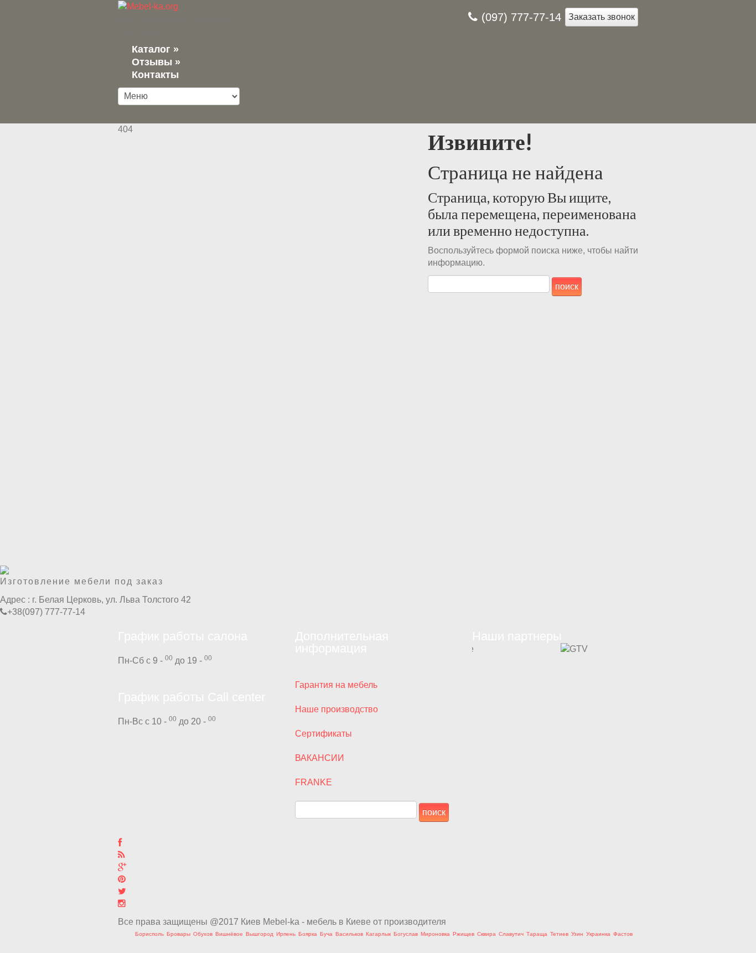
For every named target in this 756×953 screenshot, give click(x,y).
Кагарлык (378, 934)
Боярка (307, 934)
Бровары (178, 934)
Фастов (623, 934)
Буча (326, 934)
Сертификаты (323, 733)
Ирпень (286, 934)
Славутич (511, 934)
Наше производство (336, 709)
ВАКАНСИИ (319, 758)
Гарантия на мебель (336, 685)
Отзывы (156, 62)
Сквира (486, 934)
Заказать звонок (601, 17)
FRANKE (313, 782)
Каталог (155, 49)
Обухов (203, 934)
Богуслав (405, 934)
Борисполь (149, 934)
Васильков (349, 934)
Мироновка (435, 934)
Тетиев (559, 934)
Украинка (598, 934)
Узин (577, 934)
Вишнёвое (229, 934)
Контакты (155, 74)
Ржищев (463, 934)
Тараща (536, 934)
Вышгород (259, 934)
